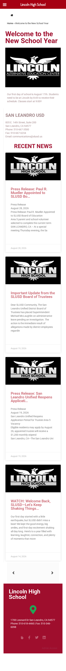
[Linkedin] (44, 637)
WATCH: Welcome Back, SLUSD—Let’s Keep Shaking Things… (31, 505)
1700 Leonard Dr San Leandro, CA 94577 (33, 620)
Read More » (17, 239)
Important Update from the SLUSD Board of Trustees (33, 295)
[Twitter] (37, 637)
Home (10, 23)
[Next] (43, 573)
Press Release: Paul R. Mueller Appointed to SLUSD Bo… (29, 193)
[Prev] (22, 573)
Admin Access (49, 648)
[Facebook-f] (29, 637)
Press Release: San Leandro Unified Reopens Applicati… (31, 397)
